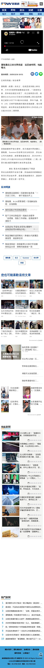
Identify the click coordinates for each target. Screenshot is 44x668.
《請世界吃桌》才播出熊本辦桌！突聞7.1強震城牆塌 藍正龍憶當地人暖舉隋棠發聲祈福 (15, 403)
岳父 (16, 258)
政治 (22, 10)
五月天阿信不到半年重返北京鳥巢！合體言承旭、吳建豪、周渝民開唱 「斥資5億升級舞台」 (7, 312)
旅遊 (40, 14)
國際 (22, 14)
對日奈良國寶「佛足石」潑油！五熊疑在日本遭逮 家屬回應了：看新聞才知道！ (36, 312)
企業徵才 (26, 653)
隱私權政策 (18, 649)
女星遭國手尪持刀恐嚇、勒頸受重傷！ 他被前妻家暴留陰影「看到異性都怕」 (36, 403)
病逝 (22, 263)
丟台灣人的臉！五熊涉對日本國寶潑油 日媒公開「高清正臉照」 (30, 359)
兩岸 (13, 14)
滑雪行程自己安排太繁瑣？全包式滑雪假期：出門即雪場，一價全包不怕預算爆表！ (21, 312)
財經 (31, 10)
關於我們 (8, 649)
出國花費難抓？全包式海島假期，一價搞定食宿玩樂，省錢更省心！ (21, 292)
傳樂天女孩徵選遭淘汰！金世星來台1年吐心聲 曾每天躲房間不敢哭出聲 (31, 373)
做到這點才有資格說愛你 (16, 210)
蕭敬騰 (7, 258)
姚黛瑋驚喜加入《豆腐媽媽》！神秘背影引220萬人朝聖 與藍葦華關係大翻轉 (36, 389)
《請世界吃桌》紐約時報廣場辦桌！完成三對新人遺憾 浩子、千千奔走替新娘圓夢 (7, 292)
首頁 (4, 10)
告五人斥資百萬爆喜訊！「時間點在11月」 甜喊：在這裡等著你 (36, 292)
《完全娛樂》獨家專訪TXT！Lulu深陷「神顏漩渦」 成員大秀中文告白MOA (14, 389)
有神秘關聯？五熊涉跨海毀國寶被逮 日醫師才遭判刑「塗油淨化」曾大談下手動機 (36, 332)
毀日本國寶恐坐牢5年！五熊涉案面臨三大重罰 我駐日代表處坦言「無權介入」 (21, 332)
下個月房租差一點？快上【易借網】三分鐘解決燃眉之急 (7, 332)
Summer (26, 258)
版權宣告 (27, 649)
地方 (4, 14)
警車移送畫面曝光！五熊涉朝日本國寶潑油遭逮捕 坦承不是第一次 (30, 366)
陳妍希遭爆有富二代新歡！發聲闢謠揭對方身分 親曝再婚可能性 (30, 381)
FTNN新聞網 (5, 59)
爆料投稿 (17, 653)
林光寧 (36, 258)
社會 (40, 10)
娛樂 (13, 59)
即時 (13, 10)
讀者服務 (36, 649)
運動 (31, 14)
